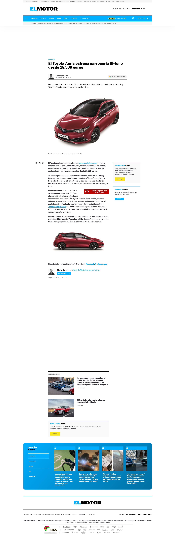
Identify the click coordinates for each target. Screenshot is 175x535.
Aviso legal (26, 514)
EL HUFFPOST (32, 461)
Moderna (74, 532)
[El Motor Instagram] (89, 514)
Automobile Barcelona (88, 163)
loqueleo (107, 532)
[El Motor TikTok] (91, 514)
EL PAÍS (31, 466)
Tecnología (74, 18)
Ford (113, 1)
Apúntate (55, 433)
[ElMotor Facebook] (84, 515)
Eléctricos (43, 18)
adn (113, 527)
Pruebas (59, 18)
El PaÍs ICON (91, 532)
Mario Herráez (63, 76)
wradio (84, 530)
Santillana (84, 527)
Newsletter (85, 18)
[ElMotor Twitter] (87, 515)
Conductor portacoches (82, 1)
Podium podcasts (83, 532)
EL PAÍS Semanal (105, 530)
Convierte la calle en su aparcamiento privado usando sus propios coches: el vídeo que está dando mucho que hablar (88, 477)
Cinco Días (91, 530)
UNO (79, 530)
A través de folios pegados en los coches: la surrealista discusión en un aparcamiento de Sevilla (112, 477)
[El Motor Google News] (94, 515)
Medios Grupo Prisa (50, 533)
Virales (66, 18)
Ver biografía (62, 273)
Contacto (74, 514)
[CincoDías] (126, 9)
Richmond (65, 532)
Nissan (102, 1)
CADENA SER (32, 476)
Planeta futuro (111, 530)
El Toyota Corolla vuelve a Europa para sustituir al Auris (91, 401)
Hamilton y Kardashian (56, 1)
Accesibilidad (68, 514)
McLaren (107, 1)
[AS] (120, 9)
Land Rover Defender (69, 1)
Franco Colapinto (120, 1)
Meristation (116, 532)
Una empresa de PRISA (50, 528)
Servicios (111, 18)
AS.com (107, 527)
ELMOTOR (32, 456)
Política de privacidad (35, 514)
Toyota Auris (61, 278)
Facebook (90, 264)
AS (30, 471)
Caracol (120, 527)
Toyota (67, 278)
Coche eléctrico (94, 1)
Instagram (102, 264)
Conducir (51, 18)
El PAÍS (66, 527)
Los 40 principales (75, 527)
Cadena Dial (98, 530)
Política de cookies (59, 514)
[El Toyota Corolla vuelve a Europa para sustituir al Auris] (61, 408)
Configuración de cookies (48, 514)
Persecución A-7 (45, 1)
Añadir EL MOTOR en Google (118, 76)
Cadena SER (101, 527)
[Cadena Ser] (143, 9)
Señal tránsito (35, 1)
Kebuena (118, 530)
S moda (99, 532)
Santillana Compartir (93, 527)
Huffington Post (69, 530)
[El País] (115, 9)
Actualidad (34, 18)
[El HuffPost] (135, 9)
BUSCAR (119, 198)
